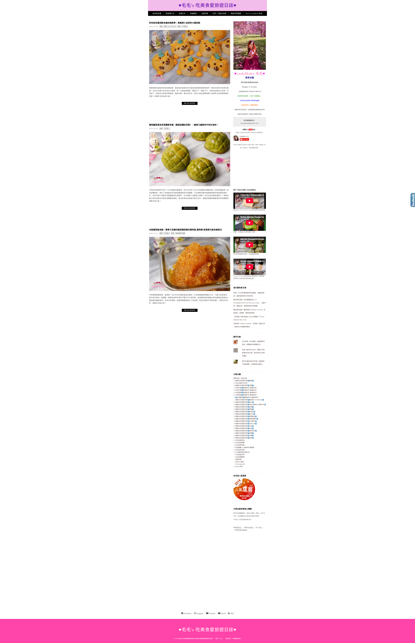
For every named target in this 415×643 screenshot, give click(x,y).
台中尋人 (251, 527)
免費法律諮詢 (242, 530)
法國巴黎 (204, 13)
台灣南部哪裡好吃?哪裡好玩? (246, 392)
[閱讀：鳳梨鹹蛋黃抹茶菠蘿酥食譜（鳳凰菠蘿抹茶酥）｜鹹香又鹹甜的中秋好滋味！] (189, 185)
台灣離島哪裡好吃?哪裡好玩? (248, 397)
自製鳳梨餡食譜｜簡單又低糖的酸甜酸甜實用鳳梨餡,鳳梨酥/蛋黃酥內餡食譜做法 (185, 230)
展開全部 (236, 378)
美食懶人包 (170, 13)
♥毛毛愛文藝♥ (240, 450)
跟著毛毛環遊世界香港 (243, 438)
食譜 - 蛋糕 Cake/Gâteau (168, 26)
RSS (232, 613)
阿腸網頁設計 (237, 638)
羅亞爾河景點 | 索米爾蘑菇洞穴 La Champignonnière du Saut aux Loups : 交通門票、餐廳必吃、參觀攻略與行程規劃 (249, 303)
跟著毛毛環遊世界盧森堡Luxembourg (248, 400)
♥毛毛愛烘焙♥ (240, 440)
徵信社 (238, 527)
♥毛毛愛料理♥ (240, 445)
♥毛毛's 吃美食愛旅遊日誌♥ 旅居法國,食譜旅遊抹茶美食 (195, 638)
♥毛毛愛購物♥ (240, 457)
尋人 (260, 527)
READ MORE (189, 103)
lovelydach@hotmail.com (250, 123)
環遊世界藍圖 (236, 13)
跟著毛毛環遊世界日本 (243, 426)
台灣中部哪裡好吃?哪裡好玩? (246, 390)
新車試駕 (238, 459)
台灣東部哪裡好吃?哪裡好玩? (246, 395)
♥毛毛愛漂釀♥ (240, 442)
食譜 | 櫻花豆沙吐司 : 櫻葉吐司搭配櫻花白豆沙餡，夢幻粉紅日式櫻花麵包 (253, 353)
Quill (221, 638)
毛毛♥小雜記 (239, 462)
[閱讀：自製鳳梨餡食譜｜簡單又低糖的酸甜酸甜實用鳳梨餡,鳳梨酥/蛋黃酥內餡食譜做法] (189, 290)
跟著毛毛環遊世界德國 (243, 409)
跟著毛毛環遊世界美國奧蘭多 (246, 419)
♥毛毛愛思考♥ (240, 454)
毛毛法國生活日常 (241, 383)
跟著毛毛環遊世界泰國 (243, 433)
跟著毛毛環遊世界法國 (243, 385)
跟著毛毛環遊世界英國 (243, 407)
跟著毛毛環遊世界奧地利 (244, 411)
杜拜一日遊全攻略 (219, 13)
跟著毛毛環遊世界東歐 (243, 380)
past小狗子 (239, 466)
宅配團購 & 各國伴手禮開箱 (244, 447)
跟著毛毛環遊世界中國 (243, 435)
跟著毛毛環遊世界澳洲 (243, 428)
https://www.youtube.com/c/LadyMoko (249, 132)
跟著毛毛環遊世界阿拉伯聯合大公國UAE (249, 404)
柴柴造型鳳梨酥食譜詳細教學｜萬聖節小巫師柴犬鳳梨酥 (174, 23)
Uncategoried (240, 464)
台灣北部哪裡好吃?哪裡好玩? (246, 388)
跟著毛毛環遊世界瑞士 (243, 402)
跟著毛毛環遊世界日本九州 (245, 423)
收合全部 (244, 378)
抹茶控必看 (157, 13)
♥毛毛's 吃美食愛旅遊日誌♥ (207, 5)
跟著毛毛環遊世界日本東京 (245, 421)
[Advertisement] (249, 168)
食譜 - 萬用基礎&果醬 (178, 233)
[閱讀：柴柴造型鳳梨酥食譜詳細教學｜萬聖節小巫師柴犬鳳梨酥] (189, 83)
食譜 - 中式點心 (183, 26)
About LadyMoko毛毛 (253, 13)
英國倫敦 (193, 13)
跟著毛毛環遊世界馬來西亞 (245, 431)
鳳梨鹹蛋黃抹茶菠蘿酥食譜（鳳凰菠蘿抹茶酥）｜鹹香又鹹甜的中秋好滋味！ (184, 125)
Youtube (212, 613)
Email (223, 613)
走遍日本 (182, 13)
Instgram (199, 613)
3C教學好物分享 (242, 452)
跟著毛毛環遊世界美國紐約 (245, 416)
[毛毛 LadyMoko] (249, 69)
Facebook (187, 613)
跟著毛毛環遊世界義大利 (244, 414)
